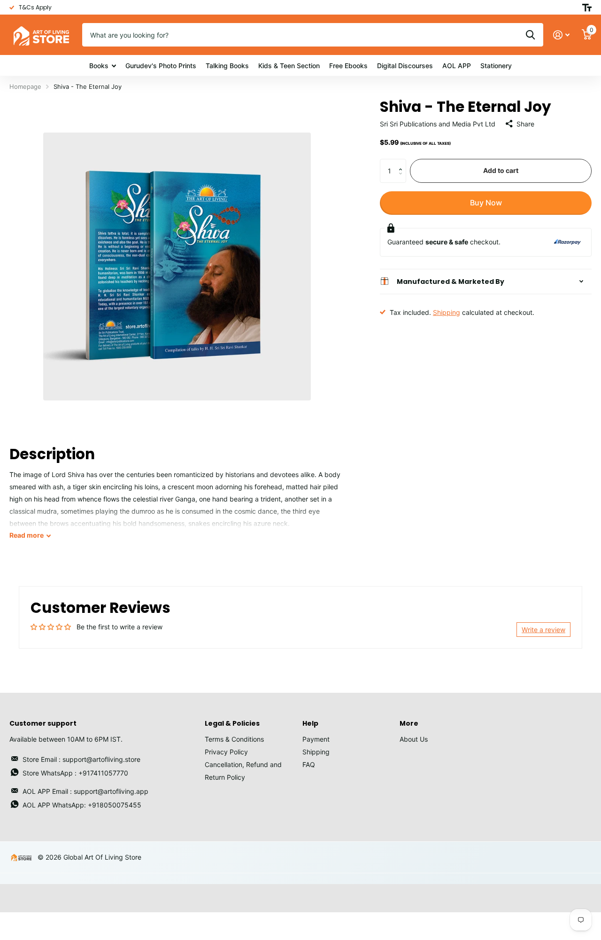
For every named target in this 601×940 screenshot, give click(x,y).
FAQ (308, 764)
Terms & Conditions (234, 739)
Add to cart (500, 170)
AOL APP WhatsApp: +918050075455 (82, 805)
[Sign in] (561, 35)
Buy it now (486, 202)
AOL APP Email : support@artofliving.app (85, 791)
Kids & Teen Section (289, 66)
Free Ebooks (348, 66)
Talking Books (227, 66)
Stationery (496, 66)
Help (310, 723)
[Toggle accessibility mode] (587, 7)
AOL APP (456, 66)
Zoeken (530, 35)
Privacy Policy (226, 752)
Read (26, 535)
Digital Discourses (405, 66)
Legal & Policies (232, 723)
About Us (414, 739)
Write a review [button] (543, 630)
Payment (316, 739)
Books (98, 66)
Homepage (25, 86)
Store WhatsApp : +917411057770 (75, 773)
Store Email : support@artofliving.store (81, 759)
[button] (402, 162)
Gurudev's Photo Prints (160, 66)
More (409, 723)
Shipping (446, 312)
